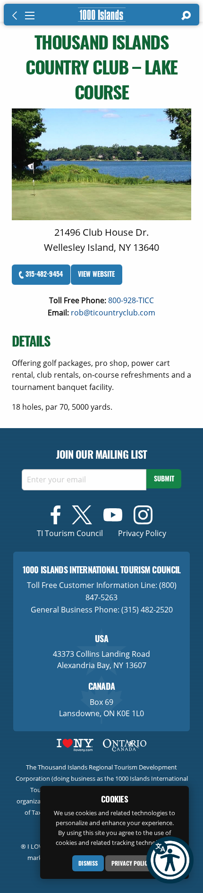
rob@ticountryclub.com (113, 312)
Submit (164, 478)
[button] (170, 860)
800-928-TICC (131, 300)
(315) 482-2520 (147, 609)
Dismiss (88, 863)
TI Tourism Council (70, 533)
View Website (96, 274)
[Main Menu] (29, 15)
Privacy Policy (131, 863)
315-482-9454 (43, 274)
